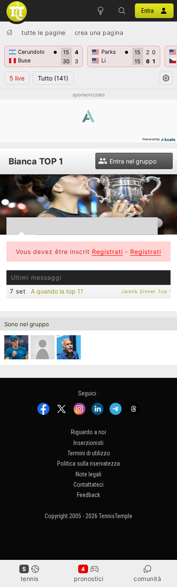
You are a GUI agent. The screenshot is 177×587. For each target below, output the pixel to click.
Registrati (107, 251)
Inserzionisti (88, 442)
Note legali (88, 473)
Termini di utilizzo (88, 453)
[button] (122, 10)
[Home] (9, 32)
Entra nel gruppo (133, 161)
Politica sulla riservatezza (88, 463)
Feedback (88, 494)
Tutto (53, 78)
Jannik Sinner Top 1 (146, 291)
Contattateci (88, 484)
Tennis (30, 578)
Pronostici (89, 578)
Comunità (147, 578)
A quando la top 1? (57, 291)
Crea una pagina (99, 32)
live (16, 78)
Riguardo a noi (88, 432)
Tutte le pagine (43, 32)
